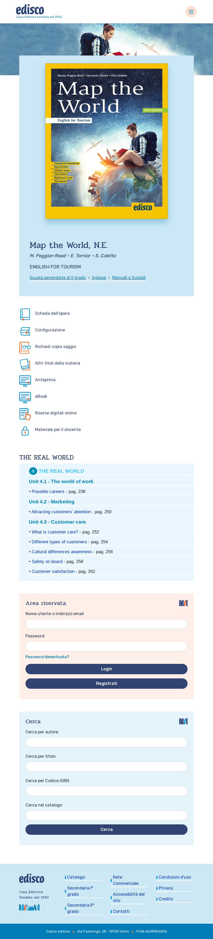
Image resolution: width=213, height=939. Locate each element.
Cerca (107, 829)
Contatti (121, 911)
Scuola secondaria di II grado (58, 277)
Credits (166, 898)
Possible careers (48, 491)
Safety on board (47, 561)
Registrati (106, 683)
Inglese (99, 277)
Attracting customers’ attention (61, 511)
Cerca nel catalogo (43, 805)
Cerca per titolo (40, 756)
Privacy (166, 888)
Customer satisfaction (53, 571)
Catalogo (76, 877)
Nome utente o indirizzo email (54, 613)
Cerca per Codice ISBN (47, 780)
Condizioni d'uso (175, 877)
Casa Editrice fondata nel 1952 (39, 17)
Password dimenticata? (47, 657)
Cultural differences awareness (62, 551)
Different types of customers (59, 541)
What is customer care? (55, 531)
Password (34, 636)
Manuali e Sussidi (129, 277)
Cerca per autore (41, 731)
